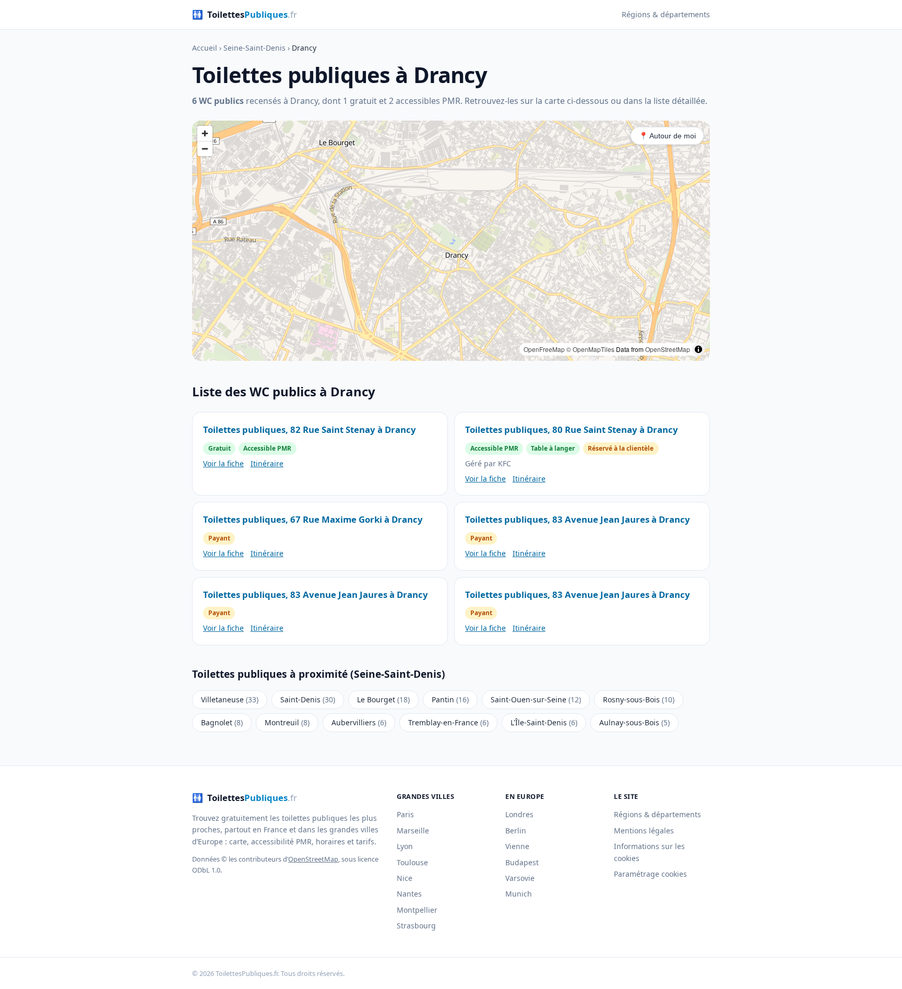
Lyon (405, 846)
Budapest (522, 862)
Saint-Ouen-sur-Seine (536, 699)
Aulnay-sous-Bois (634, 722)
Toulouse (412, 862)
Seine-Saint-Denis (254, 48)
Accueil (204, 48)
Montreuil (287, 722)
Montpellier (417, 910)
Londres (519, 814)
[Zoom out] (204, 148)
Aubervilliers (358, 722)
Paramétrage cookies (650, 874)
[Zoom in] (204, 133)
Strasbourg (416, 926)
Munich (518, 894)
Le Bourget (383, 699)
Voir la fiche (223, 463)
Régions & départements (666, 14)
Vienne (517, 846)
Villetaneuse (229, 699)
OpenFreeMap (544, 349)
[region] (451, 241)
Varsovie (520, 878)
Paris (405, 814)
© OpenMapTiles (590, 349)
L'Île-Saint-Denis (544, 722)
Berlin (515, 830)
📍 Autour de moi (667, 136)
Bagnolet (222, 722)
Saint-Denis (307, 699)
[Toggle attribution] (698, 349)
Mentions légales (644, 830)
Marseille (413, 830)
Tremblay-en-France (448, 722)
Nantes (409, 894)
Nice (404, 878)
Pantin (450, 699)
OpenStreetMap (667, 349)
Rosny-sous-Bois (638, 699)
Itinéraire (267, 463)
